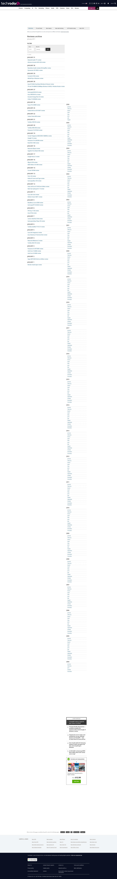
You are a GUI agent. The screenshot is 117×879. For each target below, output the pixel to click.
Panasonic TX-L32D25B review (35, 140)
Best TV (61, 842)
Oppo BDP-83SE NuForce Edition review (38, 259)
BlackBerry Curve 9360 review (35, 202)
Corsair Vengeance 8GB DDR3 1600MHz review (40, 136)
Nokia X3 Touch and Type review (36, 178)
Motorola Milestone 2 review (35, 240)
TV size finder (39, 28)
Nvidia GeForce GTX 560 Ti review (36, 110)
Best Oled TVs (63, 844)
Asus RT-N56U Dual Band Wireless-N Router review (41, 84)
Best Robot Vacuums (94, 847)
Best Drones (92, 844)
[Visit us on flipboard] (96, 3)
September (70, 139)
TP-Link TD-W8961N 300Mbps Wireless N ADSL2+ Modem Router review (46, 86)
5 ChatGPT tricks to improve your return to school (76, 722)
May (68, 114)
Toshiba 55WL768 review (34, 128)
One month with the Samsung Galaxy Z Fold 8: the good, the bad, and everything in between (77, 745)
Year (30, 47)
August (69, 119)
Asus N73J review (32, 213)
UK (71, 832)
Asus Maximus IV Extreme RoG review (37, 235)
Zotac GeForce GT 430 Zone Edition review (38, 186)
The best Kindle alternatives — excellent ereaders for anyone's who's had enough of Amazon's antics (77, 729)
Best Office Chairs (75, 847)
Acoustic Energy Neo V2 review (36, 97)
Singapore (83, 832)
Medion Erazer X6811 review (35, 197)
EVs (72, 8)
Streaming (41, 8)
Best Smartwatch (64, 847)
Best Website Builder (36, 847)
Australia (62, 832)
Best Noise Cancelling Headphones (79, 842)
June (68, 116)
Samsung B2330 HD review (34, 92)
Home (67, 8)
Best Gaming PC (50, 844)
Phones (21, 8)
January (69, 106)
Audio (52, 8)
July (68, 118)
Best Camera (93, 839)
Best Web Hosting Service (37, 844)
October (69, 141)
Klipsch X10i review (32, 162)
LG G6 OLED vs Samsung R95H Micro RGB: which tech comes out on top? (77, 752)
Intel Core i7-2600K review (34, 251)
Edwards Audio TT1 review (34, 60)
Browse (77, 8)
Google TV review (32, 138)
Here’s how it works (65, 31)
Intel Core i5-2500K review (34, 253)
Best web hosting (59, 28)
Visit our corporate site (76, 855)
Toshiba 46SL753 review (34, 243)
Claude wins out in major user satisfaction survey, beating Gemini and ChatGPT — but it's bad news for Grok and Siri (77, 737)
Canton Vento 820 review (34, 116)
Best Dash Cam (93, 842)
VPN (57, 8)
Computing (27, 8)
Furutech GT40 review (33, 76)
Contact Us (60, 865)
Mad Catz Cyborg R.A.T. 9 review (36, 189)
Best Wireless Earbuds (76, 844)
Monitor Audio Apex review (35, 264)
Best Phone (62, 839)
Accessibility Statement (33, 871)
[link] (77, 759)
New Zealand (76, 832)
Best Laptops (50, 839)
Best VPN (82, 28)
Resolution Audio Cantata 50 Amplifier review (39, 68)
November (70, 143)
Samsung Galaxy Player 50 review (36, 221)
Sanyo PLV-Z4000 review (34, 105)
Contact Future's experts (48, 865)
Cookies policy (46, 868)
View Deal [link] (76, 781)
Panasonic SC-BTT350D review (35, 248)
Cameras (62, 8)
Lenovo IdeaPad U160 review (35, 218)
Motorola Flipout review (34, 148)
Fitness (47, 8)
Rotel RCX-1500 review (33, 143)
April (69, 112)
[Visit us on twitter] (92, 3)
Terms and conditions (79, 865)
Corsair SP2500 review (33, 170)
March (69, 110)
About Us (30, 865)
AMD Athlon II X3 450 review (35, 164)
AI (32, 8)
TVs (36, 8)
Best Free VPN (35, 842)
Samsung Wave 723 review (34, 181)
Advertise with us (62, 868)
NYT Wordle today (71, 28)
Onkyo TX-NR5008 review (34, 99)
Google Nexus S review (33, 156)
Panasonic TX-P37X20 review (35, 130)
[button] (113, 3)
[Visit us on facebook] (90, 3)
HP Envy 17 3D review (33, 210)
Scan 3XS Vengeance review (35, 232)
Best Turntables (74, 839)
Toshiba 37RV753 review (34, 122)
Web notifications (78, 868)
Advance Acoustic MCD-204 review (36, 62)
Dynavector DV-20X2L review (35, 70)
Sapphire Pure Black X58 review (36, 151)
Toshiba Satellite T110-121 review (36, 227)
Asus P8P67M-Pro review (34, 94)
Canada (67, 832)
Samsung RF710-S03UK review (35, 205)
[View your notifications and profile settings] (108, 3)
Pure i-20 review (32, 176)
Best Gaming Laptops (51, 842)
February (69, 108)
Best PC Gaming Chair (52, 847)
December (70, 145)
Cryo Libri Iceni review (33, 194)
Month (37, 47)
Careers (45, 871)
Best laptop (48, 28)
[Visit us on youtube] (94, 3)
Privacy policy (31, 868)
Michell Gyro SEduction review (35, 78)
